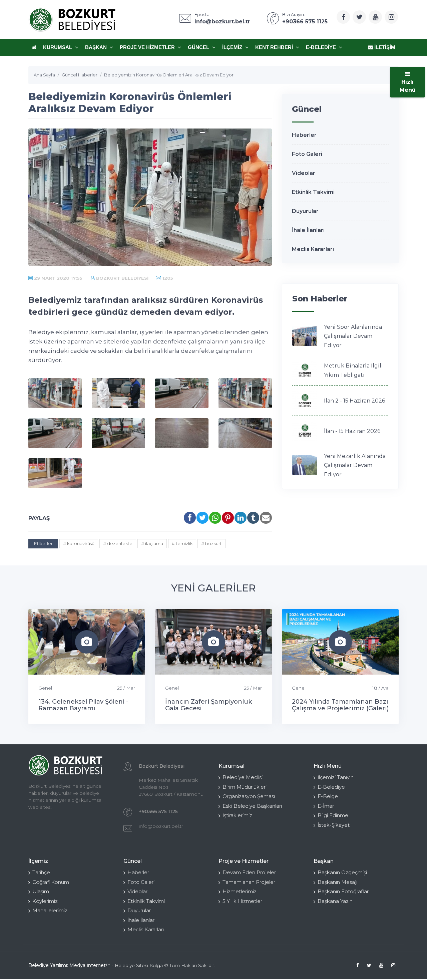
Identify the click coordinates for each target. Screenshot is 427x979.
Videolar (303, 173)
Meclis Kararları (313, 249)
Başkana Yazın (335, 901)
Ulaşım (40, 891)
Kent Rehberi (274, 47)
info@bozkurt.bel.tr (161, 826)
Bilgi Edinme (333, 815)
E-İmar (326, 806)
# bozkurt (211, 543)
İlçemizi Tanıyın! (336, 777)
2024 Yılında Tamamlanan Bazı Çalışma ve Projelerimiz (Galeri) (340, 705)
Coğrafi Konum (50, 882)
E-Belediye (321, 47)
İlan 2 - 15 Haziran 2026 (354, 401)
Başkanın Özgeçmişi (342, 872)
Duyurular (305, 211)
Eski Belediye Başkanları (252, 806)
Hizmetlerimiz (240, 891)
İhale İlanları (308, 230)
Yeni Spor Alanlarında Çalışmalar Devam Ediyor (353, 336)
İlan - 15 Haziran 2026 (352, 431)
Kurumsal (58, 47)
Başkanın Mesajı (337, 882)
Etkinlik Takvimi (313, 192)
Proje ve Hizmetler (148, 47)
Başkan (96, 47)
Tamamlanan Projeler (249, 882)
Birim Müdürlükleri (245, 787)
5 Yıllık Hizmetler (242, 901)
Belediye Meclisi (243, 777)
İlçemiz (233, 47)
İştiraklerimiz (237, 815)
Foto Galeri (307, 154)
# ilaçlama (152, 543)
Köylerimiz (45, 901)
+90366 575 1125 (158, 811)
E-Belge (328, 796)
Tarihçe (41, 872)
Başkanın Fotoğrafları (344, 891)
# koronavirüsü (78, 543)
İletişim (384, 47)
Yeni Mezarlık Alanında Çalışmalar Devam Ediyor (355, 465)
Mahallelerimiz (49, 910)
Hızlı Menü (408, 86)
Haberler (304, 135)
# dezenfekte (117, 543)
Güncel (199, 47)
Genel (45, 688)
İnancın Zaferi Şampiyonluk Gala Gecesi (208, 705)
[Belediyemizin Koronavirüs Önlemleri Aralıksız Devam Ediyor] (55, 393)
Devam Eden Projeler (249, 872)
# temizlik (182, 543)
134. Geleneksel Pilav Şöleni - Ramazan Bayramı (83, 705)
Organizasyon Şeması (249, 796)
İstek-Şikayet (334, 825)
